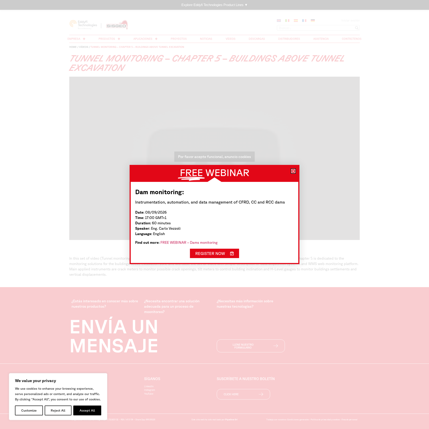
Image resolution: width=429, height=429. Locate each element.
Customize (29, 410)
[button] (293, 171)
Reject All (58, 410)
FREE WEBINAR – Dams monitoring (189, 242)
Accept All (87, 410)
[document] (214, 214)
